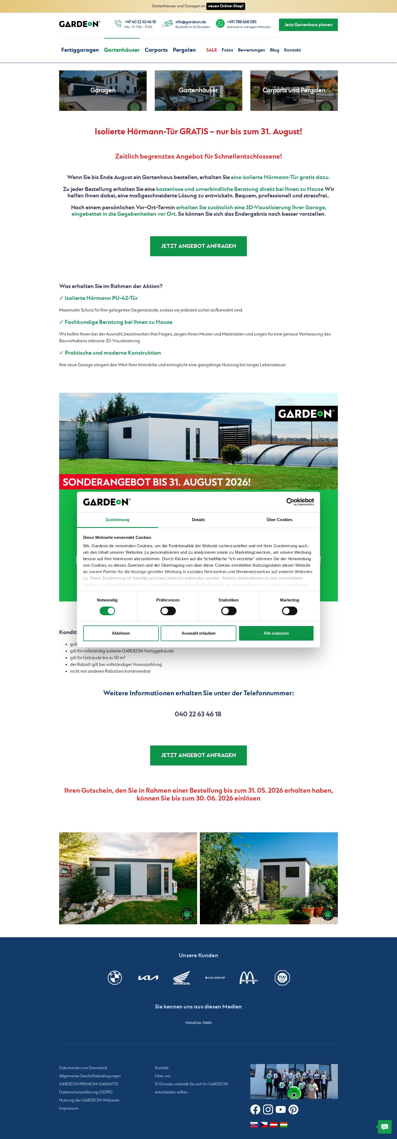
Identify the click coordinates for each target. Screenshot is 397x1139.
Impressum (69, 1108)
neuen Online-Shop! (225, 6)
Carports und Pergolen (294, 90)
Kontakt (292, 50)
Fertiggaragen (80, 50)
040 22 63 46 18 (198, 714)
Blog (274, 50)
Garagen (103, 90)
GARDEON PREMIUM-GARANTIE (88, 1084)
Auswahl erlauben (198, 633)
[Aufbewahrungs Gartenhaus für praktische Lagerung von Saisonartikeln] (269, 878)
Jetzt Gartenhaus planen (308, 25)
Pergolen (184, 50)
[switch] (168, 611)
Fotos (227, 50)
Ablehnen (121, 633)
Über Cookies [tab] (279, 519)
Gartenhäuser (122, 50)
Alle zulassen (276, 633)
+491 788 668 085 (242, 22)
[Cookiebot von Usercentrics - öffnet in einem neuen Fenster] (290, 502)
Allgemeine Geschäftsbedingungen (90, 1076)
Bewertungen (251, 50)
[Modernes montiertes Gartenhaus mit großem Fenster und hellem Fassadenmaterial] (128, 878)
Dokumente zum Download (83, 1068)
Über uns (162, 1076)
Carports (156, 50)
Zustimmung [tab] (118, 519)
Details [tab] (198, 519)
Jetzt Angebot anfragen (198, 246)
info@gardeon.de (191, 22)
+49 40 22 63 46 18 (140, 22)
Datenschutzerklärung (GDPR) (86, 1092)
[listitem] (198, 1022)
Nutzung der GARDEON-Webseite (89, 1100)
